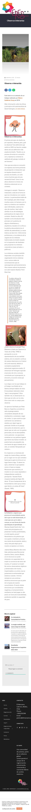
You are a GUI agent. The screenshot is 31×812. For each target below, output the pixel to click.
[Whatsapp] (24, 727)
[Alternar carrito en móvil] (25, 11)
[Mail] (26, 727)
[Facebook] (17, 727)
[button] (6, 90)
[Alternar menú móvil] (28, 11)
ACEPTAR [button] (19, 808)
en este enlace (20, 109)
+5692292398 (21, 713)
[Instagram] (22, 727)
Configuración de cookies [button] (8, 808)
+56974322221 (12, 788)
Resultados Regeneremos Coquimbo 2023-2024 (18, 647)
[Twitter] (19, 727)
